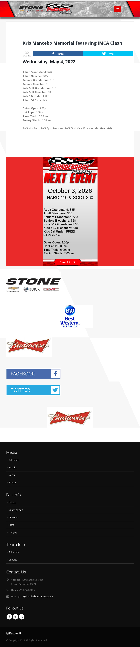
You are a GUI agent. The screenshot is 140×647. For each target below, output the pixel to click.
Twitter (15, 617)
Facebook (9, 617)
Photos (12, 482)
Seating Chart (16, 510)
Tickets (12, 502)
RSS (21, 617)
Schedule (14, 460)
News (12, 475)
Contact (13, 559)
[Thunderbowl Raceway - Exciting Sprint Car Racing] (46, 9)
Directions (14, 517)
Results (13, 467)
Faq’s (11, 524)
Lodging (13, 532)
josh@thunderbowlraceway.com (36, 596)
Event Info (65, 262)
